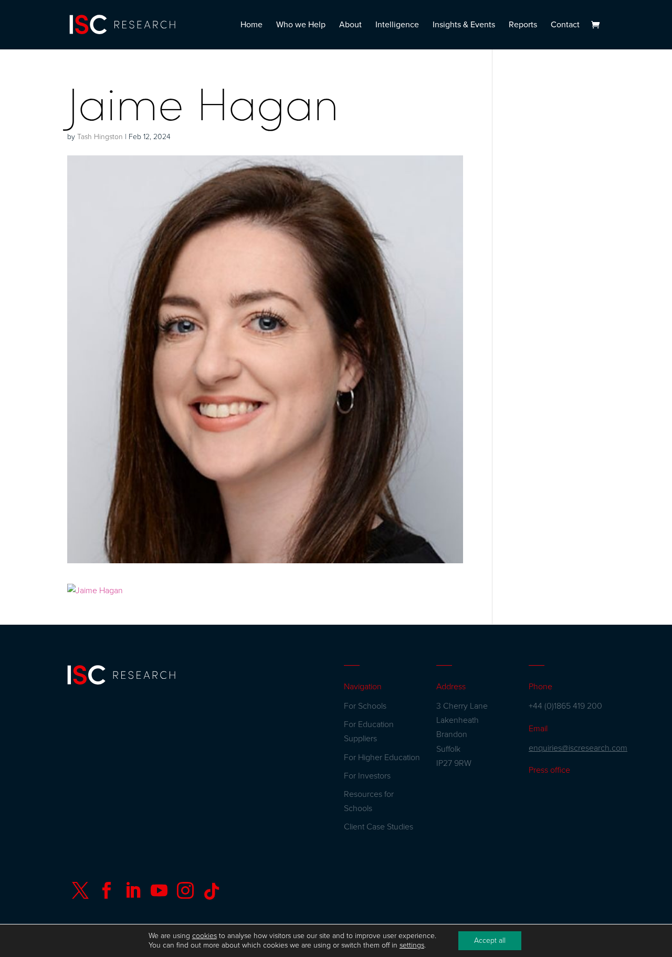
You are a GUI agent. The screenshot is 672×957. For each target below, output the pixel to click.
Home (251, 25)
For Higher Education (382, 757)
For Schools (365, 706)
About (350, 25)
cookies (204, 935)
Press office (549, 770)
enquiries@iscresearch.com (578, 748)
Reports (523, 25)
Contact (565, 25)
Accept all (490, 940)
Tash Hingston (100, 136)
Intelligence (397, 25)
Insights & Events (464, 25)
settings (412, 945)
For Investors (367, 776)
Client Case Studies (378, 827)
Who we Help (301, 25)
